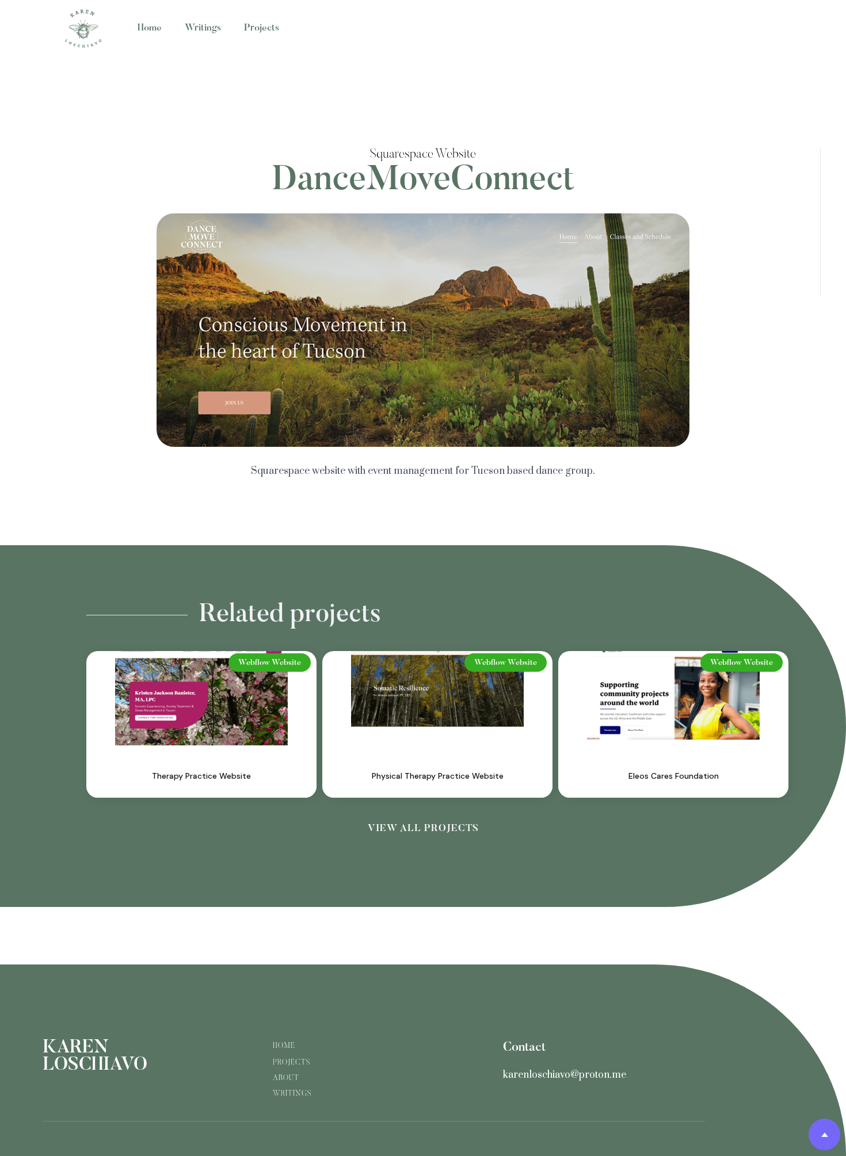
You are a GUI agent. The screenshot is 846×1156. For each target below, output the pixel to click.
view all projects (423, 829)
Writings (203, 28)
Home (150, 28)
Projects (261, 28)
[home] (83, 29)
